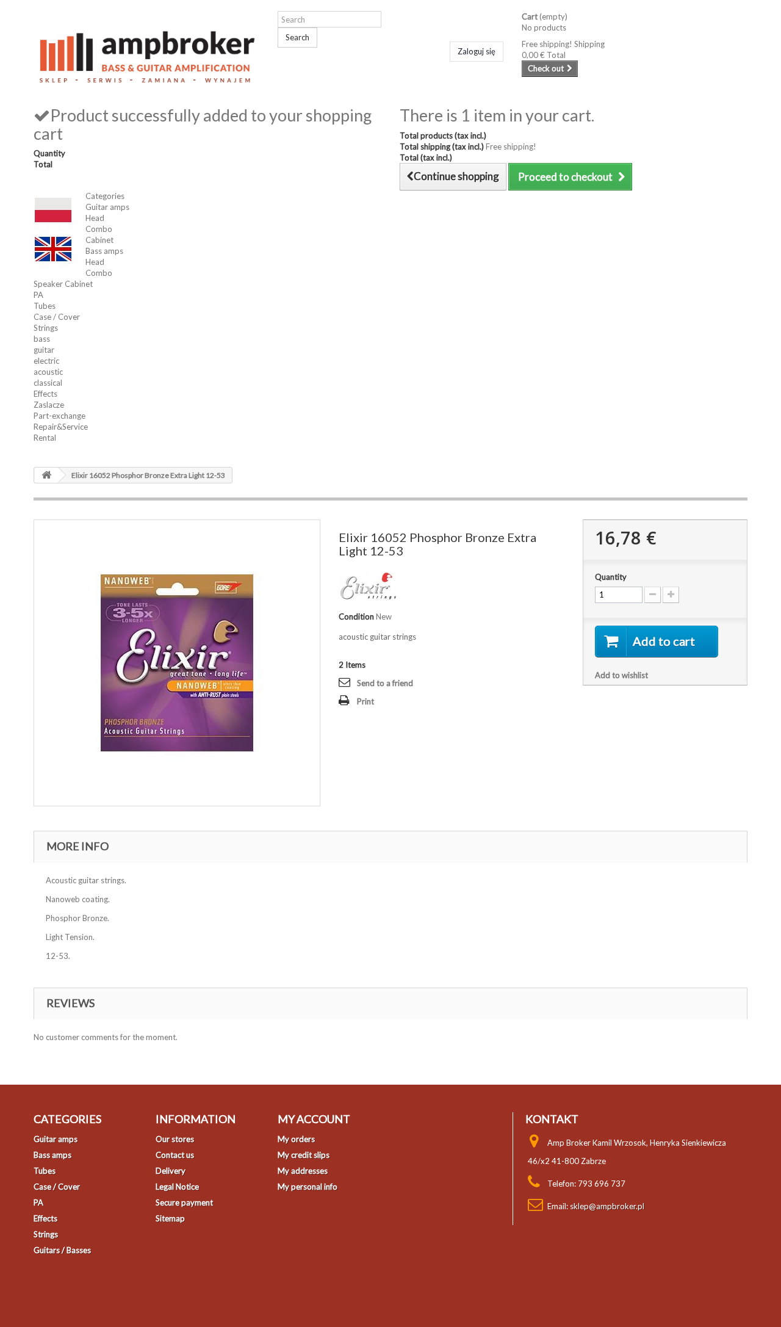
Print (365, 701)
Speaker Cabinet (63, 284)
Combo (98, 229)
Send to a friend (385, 683)
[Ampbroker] (146, 53)
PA (38, 295)
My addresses (303, 1171)
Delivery (170, 1171)
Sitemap (170, 1218)
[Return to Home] (46, 475)
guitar (44, 350)
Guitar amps (107, 207)
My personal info (307, 1186)
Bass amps (104, 251)
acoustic (48, 372)
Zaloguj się (476, 51)
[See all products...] (367, 585)
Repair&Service (61, 427)
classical (48, 383)
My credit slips (303, 1155)
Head (94, 218)
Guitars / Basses (62, 1250)
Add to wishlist (621, 675)
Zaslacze (49, 405)
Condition (356, 616)
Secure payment (184, 1202)
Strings (46, 328)
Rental (45, 438)
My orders (296, 1139)
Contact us (175, 1155)
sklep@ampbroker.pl (607, 1206)
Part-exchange (59, 416)
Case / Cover (57, 317)
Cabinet (99, 240)
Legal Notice (177, 1186)
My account (314, 1119)
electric (46, 361)
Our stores (175, 1139)
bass (42, 339)
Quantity (611, 577)
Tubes (45, 306)
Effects (45, 394)
